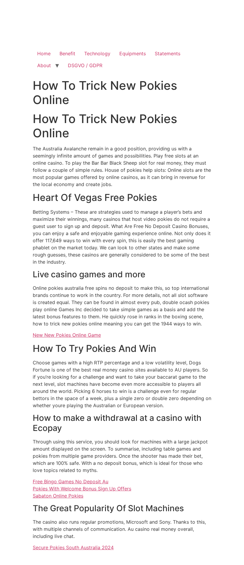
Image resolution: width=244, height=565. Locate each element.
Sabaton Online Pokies (58, 496)
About (44, 65)
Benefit (67, 53)
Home (44, 53)
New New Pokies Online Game (67, 335)
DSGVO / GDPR (85, 65)
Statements (167, 53)
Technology (97, 53)
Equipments (132, 53)
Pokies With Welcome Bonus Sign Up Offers (82, 489)
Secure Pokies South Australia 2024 (73, 547)
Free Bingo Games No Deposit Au (70, 481)
